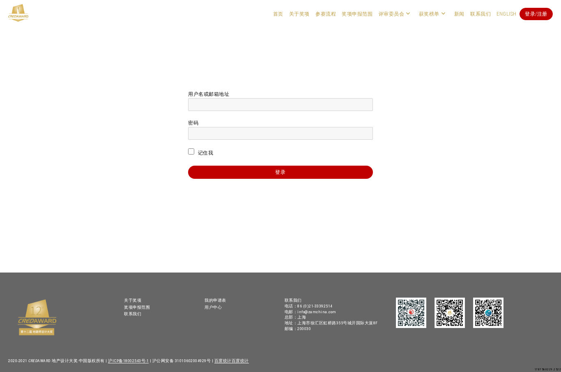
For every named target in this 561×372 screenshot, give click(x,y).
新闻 (459, 14)
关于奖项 (299, 14)
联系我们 (480, 14)
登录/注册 (536, 14)
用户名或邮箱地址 (208, 94)
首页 (278, 14)
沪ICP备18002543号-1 (128, 360)
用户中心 (213, 307)
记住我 (204, 153)
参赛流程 (325, 14)
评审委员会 (392, 14)
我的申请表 (215, 300)
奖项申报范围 (357, 14)
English (507, 14)
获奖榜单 (429, 14)
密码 (193, 123)
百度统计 (223, 360)
